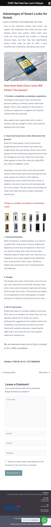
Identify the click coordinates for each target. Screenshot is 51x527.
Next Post (44, 372)
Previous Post (8, 372)
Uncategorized (26, 22)
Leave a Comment (11, 22)
